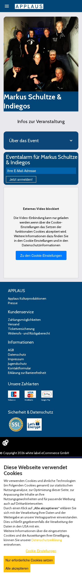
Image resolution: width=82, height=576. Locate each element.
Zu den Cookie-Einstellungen (41, 255)
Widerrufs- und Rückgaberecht (29, 333)
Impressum (16, 359)
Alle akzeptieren (16, 568)
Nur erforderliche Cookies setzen (29, 560)
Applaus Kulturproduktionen (27, 298)
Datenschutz (17, 354)
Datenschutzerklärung (46, 540)
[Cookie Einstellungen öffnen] (5, 442)
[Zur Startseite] (29, 6)
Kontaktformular (19, 368)
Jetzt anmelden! (21, 179)
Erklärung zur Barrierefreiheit (27, 373)
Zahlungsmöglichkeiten (24, 320)
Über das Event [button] (24, 140)
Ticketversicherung (21, 329)
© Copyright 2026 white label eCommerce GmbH (34, 453)
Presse (13, 303)
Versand (13, 324)
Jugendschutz (17, 364)
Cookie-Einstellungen (41, 550)
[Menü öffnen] (7, 6)
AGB (11, 350)
